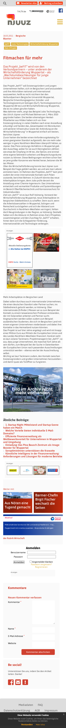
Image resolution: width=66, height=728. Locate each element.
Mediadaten (26, 704)
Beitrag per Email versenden (18, 682)
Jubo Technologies (20, 44)
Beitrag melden (25, 682)
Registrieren (41, 567)
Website (12, 643)
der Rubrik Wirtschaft (14, 538)
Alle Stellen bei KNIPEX (19, 249)
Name (12, 628)
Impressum (51, 710)
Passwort (18, 556)
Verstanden (27, 724)
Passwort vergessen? (41, 564)
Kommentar (14, 602)
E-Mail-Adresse (16, 635)
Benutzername (18, 552)
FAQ (40, 704)
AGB (37, 710)
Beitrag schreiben (53, 3)
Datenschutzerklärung (17, 710)
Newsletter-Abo (29, 3)
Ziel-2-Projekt (10, 48)
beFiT (7, 44)
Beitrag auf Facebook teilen (11, 682)
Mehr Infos (40, 725)
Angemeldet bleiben (42, 562)
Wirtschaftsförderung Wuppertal (44, 44)
